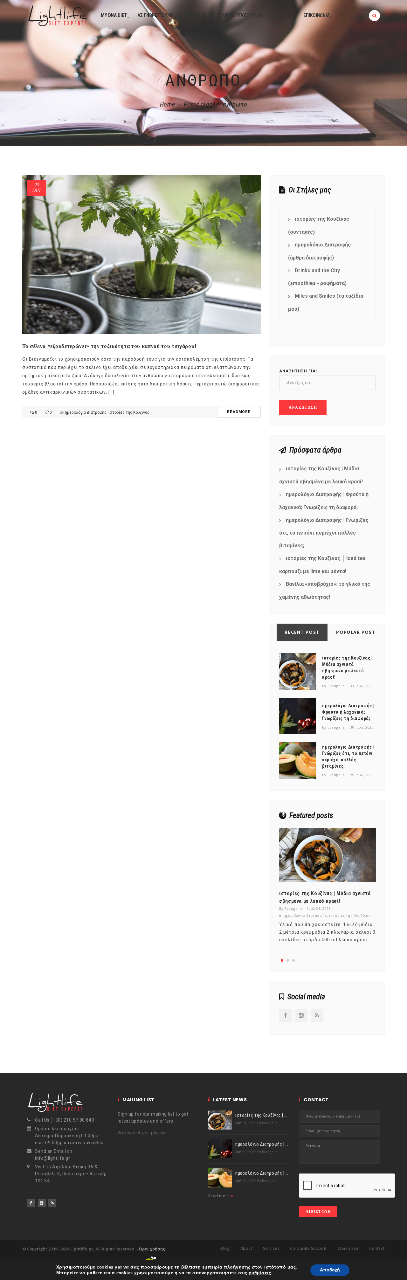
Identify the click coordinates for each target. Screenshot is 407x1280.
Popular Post (356, 632)
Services (271, 1248)
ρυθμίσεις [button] (260, 1273)
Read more (219, 1196)
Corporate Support (308, 1248)
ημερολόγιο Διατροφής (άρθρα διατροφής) (319, 251)
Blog (225, 1248)
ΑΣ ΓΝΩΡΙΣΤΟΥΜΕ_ (156, 15)
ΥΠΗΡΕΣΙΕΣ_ (196, 15)
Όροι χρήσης (152, 1249)
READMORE (239, 412)
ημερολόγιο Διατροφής (86, 412)
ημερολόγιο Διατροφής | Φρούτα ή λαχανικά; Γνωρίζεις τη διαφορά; (324, 500)
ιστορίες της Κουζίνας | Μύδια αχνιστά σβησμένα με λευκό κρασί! (321, 475)
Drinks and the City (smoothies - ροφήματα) (317, 277)
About (246, 1248)
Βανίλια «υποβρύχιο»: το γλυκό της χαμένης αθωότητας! (324, 590)
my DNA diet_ (115, 15)
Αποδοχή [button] (330, 1270)
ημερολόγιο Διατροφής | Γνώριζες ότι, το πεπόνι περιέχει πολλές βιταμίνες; (324, 533)
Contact (377, 1248)
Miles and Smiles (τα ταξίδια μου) (325, 302)
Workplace (348, 1248)
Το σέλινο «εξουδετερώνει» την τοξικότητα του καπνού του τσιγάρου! (109, 346)
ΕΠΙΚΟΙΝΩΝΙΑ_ (317, 15)
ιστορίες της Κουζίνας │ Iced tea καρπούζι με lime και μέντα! (322, 564)
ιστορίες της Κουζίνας (128, 412)
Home (168, 104)
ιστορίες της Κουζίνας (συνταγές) (318, 225)
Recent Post (302, 632)
